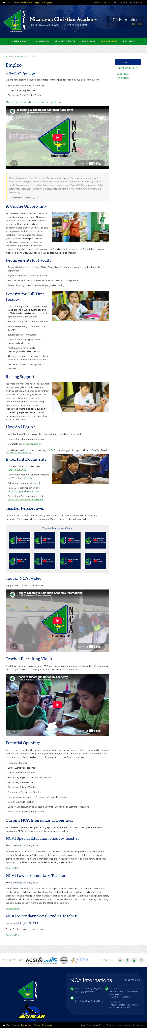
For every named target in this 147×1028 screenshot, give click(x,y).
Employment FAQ (127, 67)
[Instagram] (141, 960)
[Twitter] (120, 960)
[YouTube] (134, 960)
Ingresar (136, 2)
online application (32, 444)
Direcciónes (133, 980)
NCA (7, 2)
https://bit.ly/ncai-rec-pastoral (23, 491)
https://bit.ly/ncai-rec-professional (25, 499)
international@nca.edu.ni (89, 1001)
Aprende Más (12, 868)
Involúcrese (20, 56)
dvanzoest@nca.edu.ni (18, 452)
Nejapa (37, 2)
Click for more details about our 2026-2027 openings (33, 102)
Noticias (96, 2)
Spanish (22, 470)
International (26, 2)
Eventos (106, 2)
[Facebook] (127, 960)
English (12, 470)
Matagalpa (47, 2)
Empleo (122, 62)
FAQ (53, 450)
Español (121, 2)
